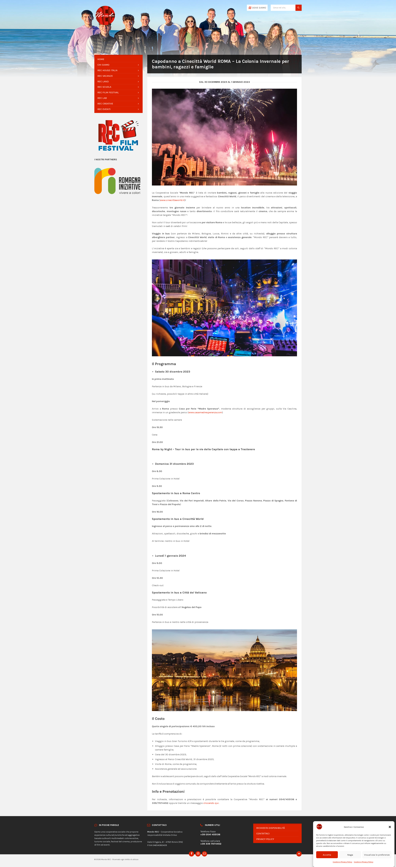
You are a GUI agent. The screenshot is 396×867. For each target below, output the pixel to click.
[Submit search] (298, 8)
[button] (389, 826)
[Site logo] (105, 25)
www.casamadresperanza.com (205, 412)
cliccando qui (211, 803)
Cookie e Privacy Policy (342, 862)
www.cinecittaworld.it (172, 200)
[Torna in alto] (299, 853)
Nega (350, 854)
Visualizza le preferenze (377, 854)
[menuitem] (118, 59)
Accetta (327, 854)
